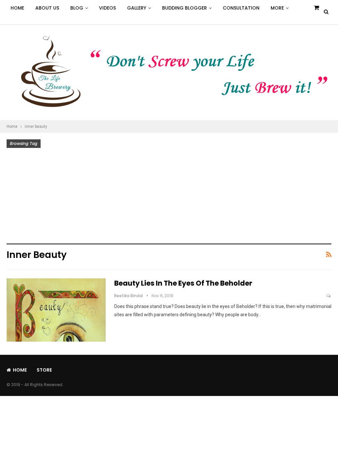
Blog (76, 8)
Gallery (136, 8)
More (277, 8)
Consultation (241, 8)
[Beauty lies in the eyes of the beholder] (56, 310)
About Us (47, 8)
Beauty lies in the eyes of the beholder (183, 283)
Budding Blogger (184, 8)
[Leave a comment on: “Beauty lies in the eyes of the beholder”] (328, 296)
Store (44, 370)
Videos (107, 8)
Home (17, 8)
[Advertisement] (169, 197)
